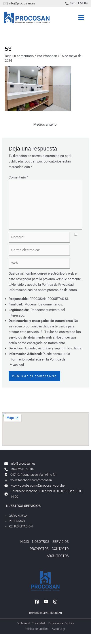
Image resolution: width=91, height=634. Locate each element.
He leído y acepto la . (42, 285)
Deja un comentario (19, 56)
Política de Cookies (36, 628)
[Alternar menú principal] (81, 17)
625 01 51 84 (79, 3)
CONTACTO (60, 549)
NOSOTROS (40, 542)
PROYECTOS (39, 549)
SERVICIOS (60, 542)
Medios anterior (45, 125)
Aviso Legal (59, 628)
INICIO (24, 542)
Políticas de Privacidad (31, 623)
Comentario (18, 177)
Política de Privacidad (58, 285)
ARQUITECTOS (58, 556)
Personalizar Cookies (61, 623)
